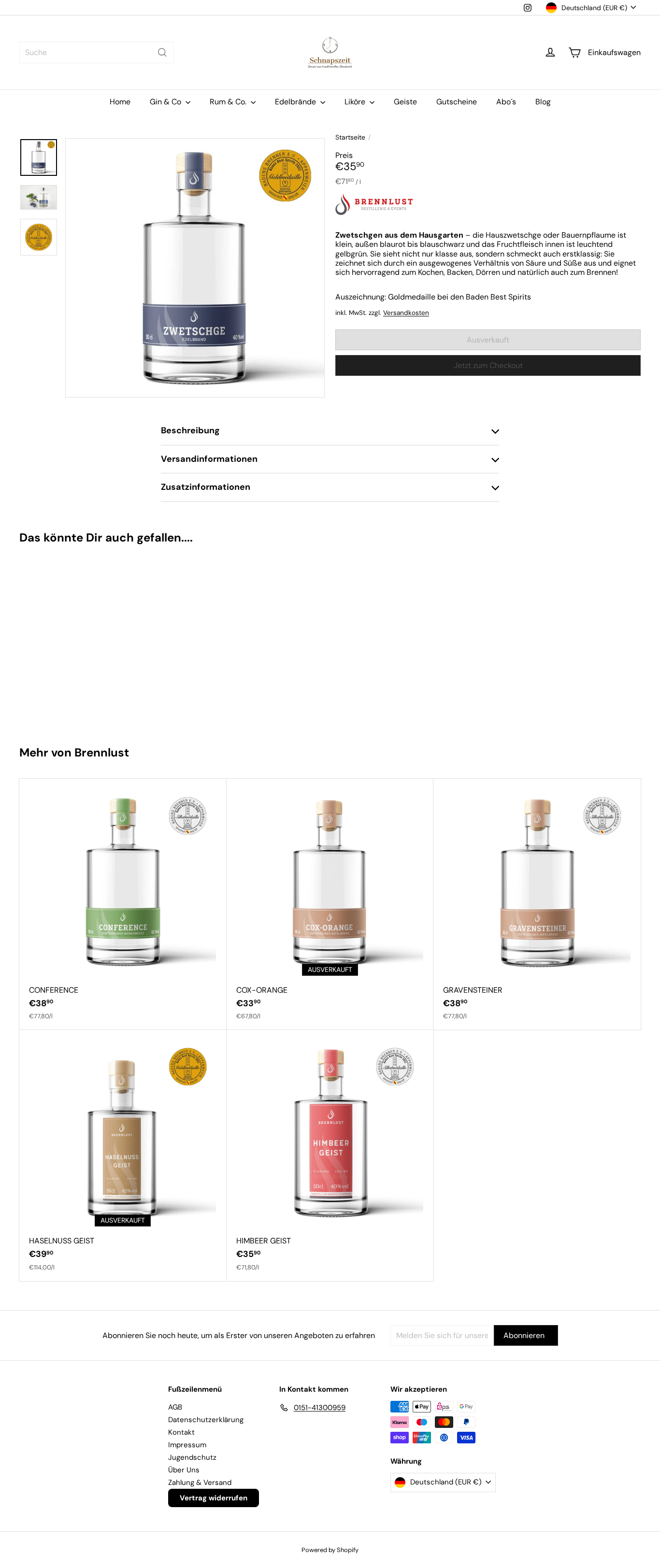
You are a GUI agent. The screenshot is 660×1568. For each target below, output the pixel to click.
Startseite (350, 137)
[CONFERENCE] (123, 904)
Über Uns (184, 1470)
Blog (543, 102)
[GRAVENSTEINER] (537, 904)
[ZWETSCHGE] (71, 640)
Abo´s (506, 102)
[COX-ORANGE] (330, 904)
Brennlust (101, 752)
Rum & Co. (229, 102)
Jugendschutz (192, 1457)
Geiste (405, 102)
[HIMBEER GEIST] (330, 1155)
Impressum (187, 1445)
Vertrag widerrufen (213, 1498)
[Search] (162, 52)
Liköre (355, 102)
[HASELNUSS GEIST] (123, 1155)
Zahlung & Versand (199, 1482)
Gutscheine (456, 102)
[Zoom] (195, 268)
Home (120, 102)
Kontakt (181, 1432)
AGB (175, 1407)
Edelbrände (296, 102)
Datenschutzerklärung (206, 1420)
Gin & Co (166, 102)
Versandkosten (406, 313)
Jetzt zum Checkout (488, 365)
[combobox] (96, 52)
